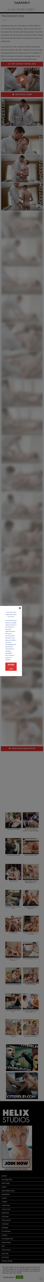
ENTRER (11, 665)
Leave (11, 669)
